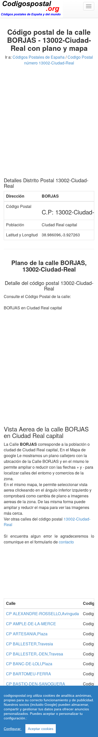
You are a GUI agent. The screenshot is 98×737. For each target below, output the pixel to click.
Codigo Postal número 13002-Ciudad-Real (58, 60)
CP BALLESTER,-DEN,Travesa (34, 654)
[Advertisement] (49, 123)
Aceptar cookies (40, 729)
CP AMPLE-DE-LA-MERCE (31, 624)
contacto (66, 542)
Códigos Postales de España (39, 57)
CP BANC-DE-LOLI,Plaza (29, 664)
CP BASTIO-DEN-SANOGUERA (35, 684)
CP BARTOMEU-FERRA (28, 674)
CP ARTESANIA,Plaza (26, 634)
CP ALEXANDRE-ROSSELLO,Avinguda (42, 613)
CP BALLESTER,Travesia (29, 644)
